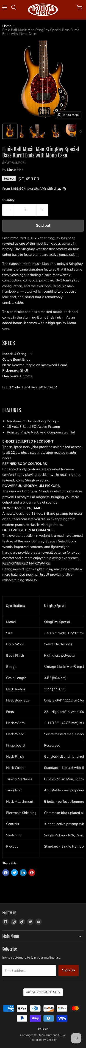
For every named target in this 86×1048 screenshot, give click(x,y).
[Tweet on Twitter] (14, 872)
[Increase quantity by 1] (42, 210)
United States (41, 992)
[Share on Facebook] (5, 872)
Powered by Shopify (43, 1040)
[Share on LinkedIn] (23, 872)
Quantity (8, 200)
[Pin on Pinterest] (31, 872)
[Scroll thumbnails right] (79, 131)
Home (6, 26)
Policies (43, 1029)
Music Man (15, 169)
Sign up (68, 970)
